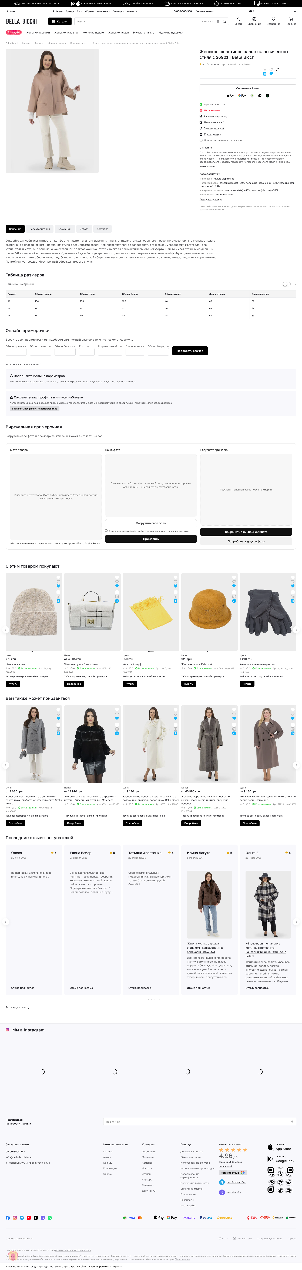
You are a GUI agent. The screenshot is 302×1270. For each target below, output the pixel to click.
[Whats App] (50, 1218)
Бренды (108, 1162)
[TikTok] (36, 1218)
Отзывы (146, 1173)
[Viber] (43, 1218)
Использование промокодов (197, 1168)
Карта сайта (188, 1205)
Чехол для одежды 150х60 (42, 1266)
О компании (149, 1151)
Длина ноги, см (135, 346)
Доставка (102, 228)
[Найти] (224, 21)
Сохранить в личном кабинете (246, 532)
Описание (15, 228)
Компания (148, 1144)
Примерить (151, 539)
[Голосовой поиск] (218, 21)
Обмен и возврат (190, 1157)
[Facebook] (8, 1218)
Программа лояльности (194, 1182)
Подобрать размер (190, 351)
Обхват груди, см (16, 346)
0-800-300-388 (183, 11)
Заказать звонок (205, 11)
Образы (107, 1173)
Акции (107, 1157)
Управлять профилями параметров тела (34, 408)
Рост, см (84, 346)
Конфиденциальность (269, 1238)
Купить (13, 683)
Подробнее (74, 683)
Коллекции (110, 1168)
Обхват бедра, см (158, 346)
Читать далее (182, 1259)
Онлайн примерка (191, 1188)
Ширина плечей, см (110, 346)
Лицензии (148, 1185)
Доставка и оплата (191, 1151)
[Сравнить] (265, 69)
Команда (147, 1162)
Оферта (292, 1238)
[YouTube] (29, 1218)
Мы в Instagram (28, 1029)
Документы (149, 1190)
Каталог (108, 1151)
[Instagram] (15, 1218)
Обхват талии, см (40, 346)
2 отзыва (214, 64)
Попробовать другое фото (246, 541)
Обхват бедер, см (65, 346)
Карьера (147, 1179)
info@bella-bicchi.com (19, 1157)
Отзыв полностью (22, 987)
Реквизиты (187, 1199)
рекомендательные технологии (73, 1250)
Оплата (84, 228)
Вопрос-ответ (188, 1194)
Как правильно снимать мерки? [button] (23, 364)
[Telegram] (22, 1218)
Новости (147, 1168)
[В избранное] (271, 69)
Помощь (185, 1144)
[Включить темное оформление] (295, 11)
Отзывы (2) (64, 228)
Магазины (148, 1157)
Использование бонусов (195, 1162)
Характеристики (40, 228)
